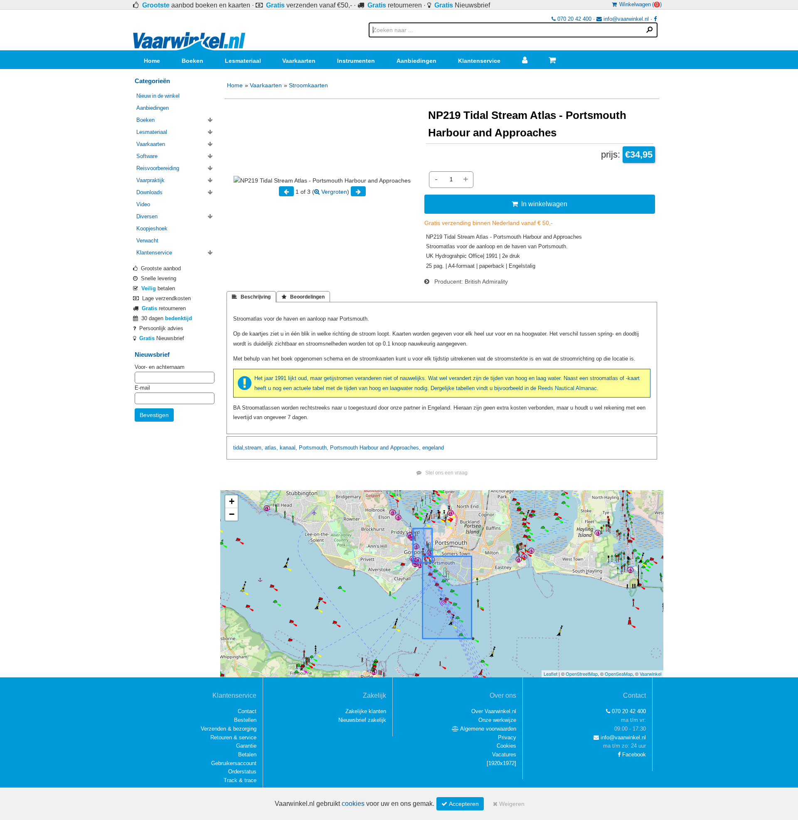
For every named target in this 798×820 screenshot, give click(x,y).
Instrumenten (356, 61)
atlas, (271, 447)
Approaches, (405, 447)
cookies (353, 803)
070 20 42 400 (573, 19)
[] (501, 763)
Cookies (506, 746)
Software (147, 156)
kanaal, (288, 447)
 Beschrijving (251, 296)
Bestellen (245, 720)
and (384, 447)
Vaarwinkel (650, 673)
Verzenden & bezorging (228, 729)
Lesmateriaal (243, 61)
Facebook (633, 754)
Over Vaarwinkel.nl (493, 711)
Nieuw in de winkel (158, 96)
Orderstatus (242, 771)
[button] (231, 501)
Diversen (147, 216)
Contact (247, 711)
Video (143, 204)
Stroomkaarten (308, 85)
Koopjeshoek (151, 228)
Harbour (369, 447)
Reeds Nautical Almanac (567, 388)
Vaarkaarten (298, 61)
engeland (433, 447)
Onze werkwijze (497, 720)
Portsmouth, (313, 447)
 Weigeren (509, 804)
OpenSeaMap (619, 673)
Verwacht (147, 240)
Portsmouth (344, 447)
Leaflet (550, 673)
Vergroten (333, 192)
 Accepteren (460, 804)
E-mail (142, 388)
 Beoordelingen (303, 296)
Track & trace (240, 780)
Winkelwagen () (639, 4)
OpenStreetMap (582, 673)
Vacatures (504, 754)
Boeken (192, 61)
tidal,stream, (248, 447)
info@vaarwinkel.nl (625, 19)
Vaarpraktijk (150, 180)
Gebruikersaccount (233, 763)
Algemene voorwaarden (487, 729)
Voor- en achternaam (160, 367)
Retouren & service (233, 737)
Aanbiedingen (416, 61)
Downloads (149, 192)
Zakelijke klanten (365, 711)
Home (152, 61)
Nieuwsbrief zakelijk (362, 720)
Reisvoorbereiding (157, 168)
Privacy (507, 737)
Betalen (247, 754)
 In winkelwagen (539, 203)
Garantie (246, 746)
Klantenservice (479, 61)
